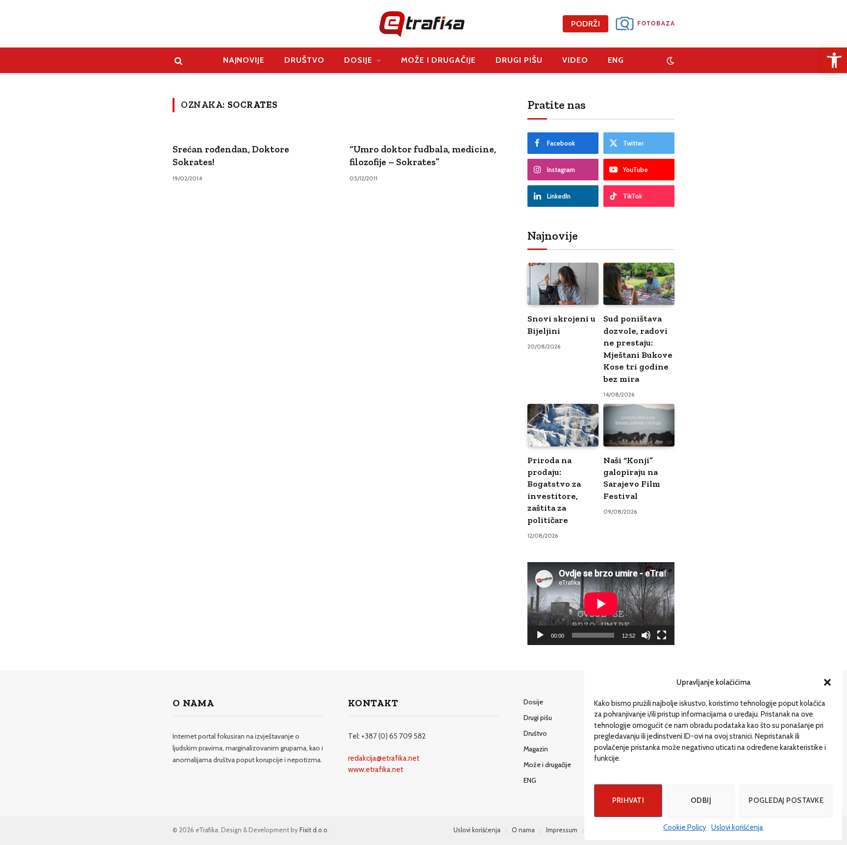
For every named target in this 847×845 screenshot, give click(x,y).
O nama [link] (523, 830)
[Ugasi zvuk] (646, 635)
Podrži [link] (585, 23)
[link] (834, 60)
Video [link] (575, 60)
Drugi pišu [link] (519, 60)
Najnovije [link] (244, 60)
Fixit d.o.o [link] (313, 830)
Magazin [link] (535, 749)
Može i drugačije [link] (438, 60)
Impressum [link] (561, 830)
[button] (827, 682)
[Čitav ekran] (662, 635)
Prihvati (628, 800)
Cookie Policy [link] (684, 827)
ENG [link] (616, 60)
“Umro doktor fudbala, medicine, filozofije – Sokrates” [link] (422, 155)
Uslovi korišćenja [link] (737, 827)
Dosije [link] (358, 60)
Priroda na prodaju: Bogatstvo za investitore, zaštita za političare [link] (554, 490)
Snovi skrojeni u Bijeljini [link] (561, 324)
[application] (600, 603)
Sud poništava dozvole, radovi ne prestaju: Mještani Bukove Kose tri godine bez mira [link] (638, 348)
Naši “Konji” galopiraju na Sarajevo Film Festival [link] (631, 478)
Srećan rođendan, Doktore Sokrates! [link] (231, 155)
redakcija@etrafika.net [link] (384, 758)
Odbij (701, 800)
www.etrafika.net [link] (375, 769)
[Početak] (540, 635)
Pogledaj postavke (785, 800)
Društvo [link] (304, 60)
